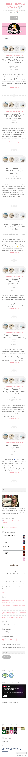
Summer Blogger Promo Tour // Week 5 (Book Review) (14, 281)
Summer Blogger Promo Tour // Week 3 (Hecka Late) (14, 336)
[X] (6, 639)
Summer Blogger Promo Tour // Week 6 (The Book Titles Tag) (14, 226)
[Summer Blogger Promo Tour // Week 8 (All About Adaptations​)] (14, 105)
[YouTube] (11, 639)
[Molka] (24, 561)
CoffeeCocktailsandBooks (11, 702)
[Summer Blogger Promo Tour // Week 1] (14, 436)
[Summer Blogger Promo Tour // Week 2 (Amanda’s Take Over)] (14, 380)
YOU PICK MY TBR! (7, 609)
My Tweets (4, 709)
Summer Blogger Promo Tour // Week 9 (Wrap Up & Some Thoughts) (14, 60)
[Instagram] (8, 639)
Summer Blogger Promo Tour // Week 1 (14, 446)
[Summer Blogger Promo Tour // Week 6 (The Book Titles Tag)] (14, 216)
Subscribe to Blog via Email (12, 644)
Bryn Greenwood (6, 536)
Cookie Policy (5, 751)
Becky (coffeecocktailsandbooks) (13, 67)
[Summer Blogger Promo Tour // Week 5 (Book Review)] (14, 270)
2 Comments (14, 290)
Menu (15, 17)
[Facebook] (3, 639)
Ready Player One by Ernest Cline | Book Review (13, 605)
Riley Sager (5, 553)
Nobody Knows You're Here (9, 535)
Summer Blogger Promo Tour (14, 55)
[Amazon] (16, 639)
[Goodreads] (14, 639)
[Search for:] (14, 489)
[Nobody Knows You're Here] (24, 538)
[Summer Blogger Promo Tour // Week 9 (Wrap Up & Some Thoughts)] (14, 49)
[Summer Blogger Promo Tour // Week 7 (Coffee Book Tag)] (14, 159)
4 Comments (14, 400)
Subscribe (6, 656)
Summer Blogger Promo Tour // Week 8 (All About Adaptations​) (14, 116)
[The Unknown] (24, 555)
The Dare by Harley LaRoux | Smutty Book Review (13, 617)
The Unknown (6, 552)
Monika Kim (6, 559)
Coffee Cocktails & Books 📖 (14, 5)
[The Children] (24, 549)
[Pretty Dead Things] (24, 544)
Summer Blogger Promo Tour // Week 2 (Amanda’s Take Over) (14, 391)
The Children (6, 546)
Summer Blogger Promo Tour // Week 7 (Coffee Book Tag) (14, 170)
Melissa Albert (6, 547)
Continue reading (10, 87)
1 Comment (22, 124)
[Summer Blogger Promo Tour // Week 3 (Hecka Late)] (14, 326)
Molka (4, 557)
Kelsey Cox (5, 542)
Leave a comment (14, 69)
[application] (14, 691)
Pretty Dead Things (7, 541)
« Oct (3, 592)
